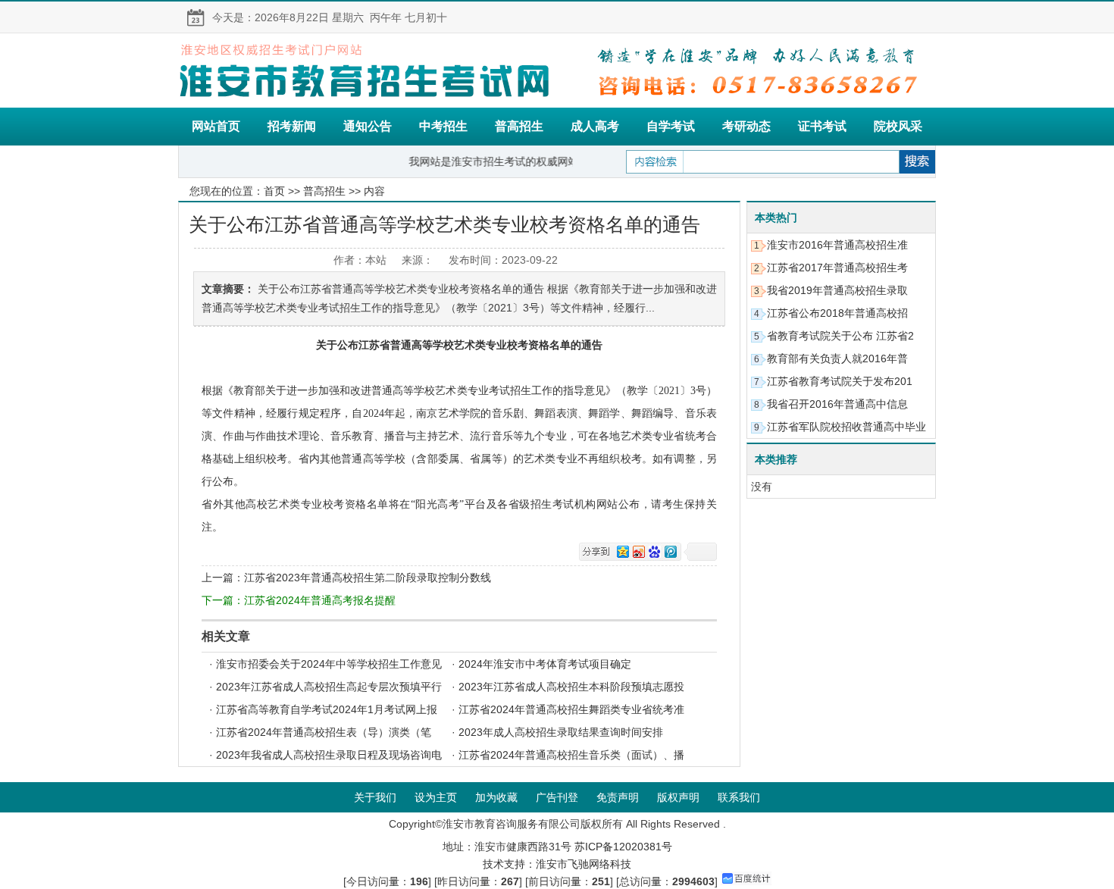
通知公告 (367, 126)
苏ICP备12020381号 (623, 846)
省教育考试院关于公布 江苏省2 (840, 336)
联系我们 (739, 797)
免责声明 (617, 797)
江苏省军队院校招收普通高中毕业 (846, 427)
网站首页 (216, 126)
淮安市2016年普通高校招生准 (837, 245)
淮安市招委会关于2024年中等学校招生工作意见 (329, 664)
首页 (274, 191)
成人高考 (595, 126)
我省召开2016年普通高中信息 (837, 404)
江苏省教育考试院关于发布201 (839, 381)
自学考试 (670, 126)
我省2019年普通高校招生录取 (837, 290)
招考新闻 (292, 126)
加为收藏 (496, 797)
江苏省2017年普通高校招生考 (837, 267)
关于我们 (375, 797)
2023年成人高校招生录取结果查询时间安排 (560, 732)
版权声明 (678, 797)
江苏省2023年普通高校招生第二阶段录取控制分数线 (367, 577)
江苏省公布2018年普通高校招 (837, 313)
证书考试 (822, 126)
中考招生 (443, 126)
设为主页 (436, 797)
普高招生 (519, 126)
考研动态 (746, 126)
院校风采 (898, 126)
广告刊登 (557, 797)
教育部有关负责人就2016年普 (837, 358)
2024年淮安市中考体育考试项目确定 (544, 664)
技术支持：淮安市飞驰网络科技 (557, 864)
